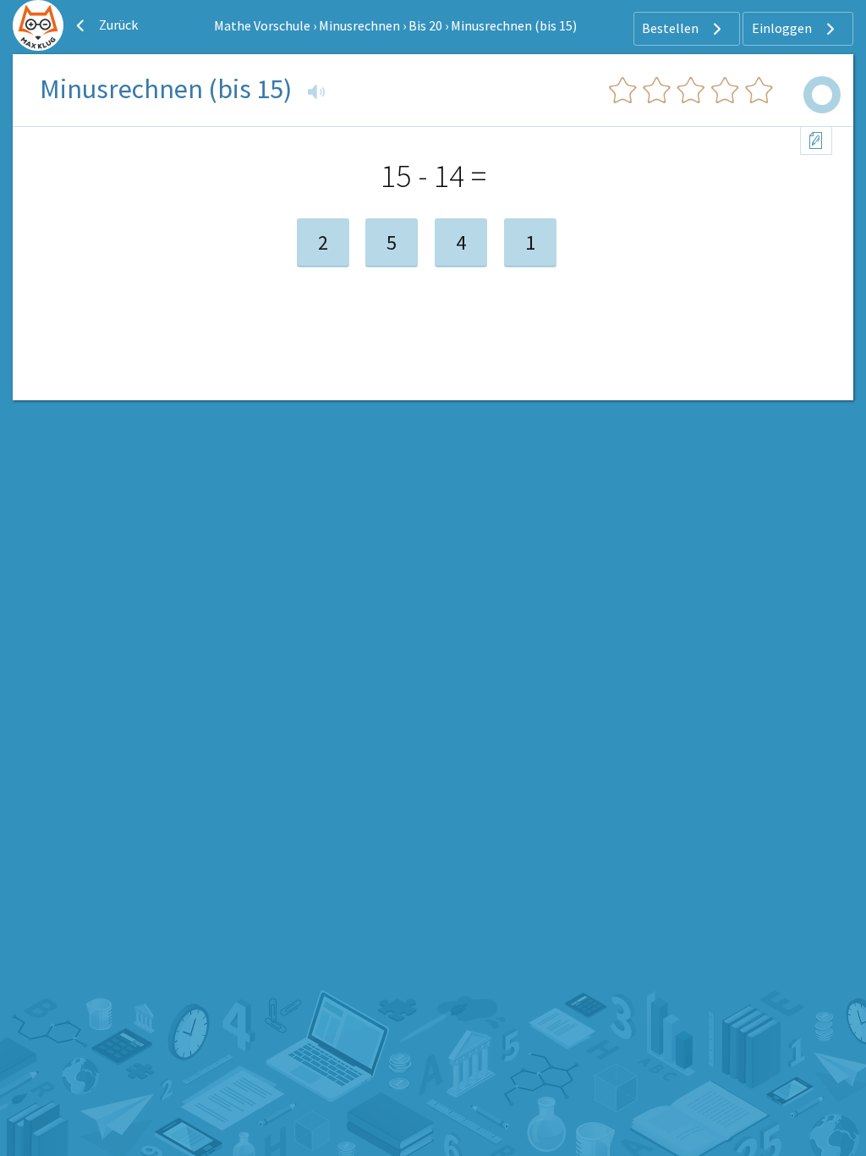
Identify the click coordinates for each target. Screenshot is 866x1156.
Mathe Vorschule (262, 25)
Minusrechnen (359, 25)
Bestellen (671, 27)
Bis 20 (425, 25)
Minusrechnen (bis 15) (514, 25)
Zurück (117, 24)
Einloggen (783, 27)
